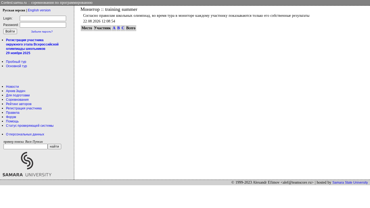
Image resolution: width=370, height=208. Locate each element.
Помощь (12, 121)
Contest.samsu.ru (14, 3)
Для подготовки (18, 95)
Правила (13, 113)
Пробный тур (16, 62)
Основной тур (16, 66)
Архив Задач (15, 91)
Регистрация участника (24, 108)
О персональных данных (25, 134)
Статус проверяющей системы (30, 126)
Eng (39, 10)
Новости (12, 87)
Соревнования (17, 100)
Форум (11, 117)
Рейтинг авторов (18, 104)
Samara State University (350, 182)
